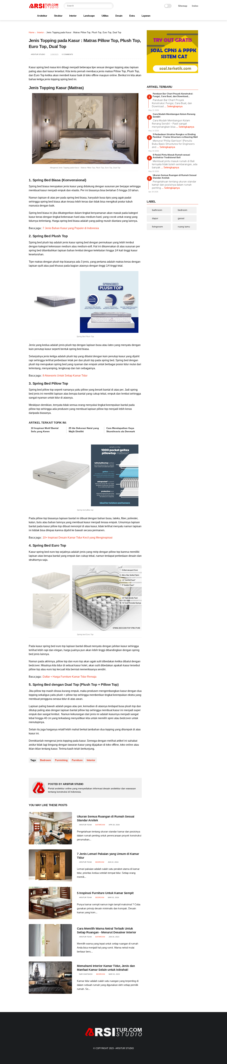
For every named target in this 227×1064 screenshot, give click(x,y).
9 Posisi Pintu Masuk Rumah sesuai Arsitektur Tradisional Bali (171, 156)
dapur (155, 218)
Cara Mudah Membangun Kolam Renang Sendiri (174, 115)
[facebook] (170, 16)
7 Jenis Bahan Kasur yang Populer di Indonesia (71, 228)
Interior (72, 15)
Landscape (89, 15)
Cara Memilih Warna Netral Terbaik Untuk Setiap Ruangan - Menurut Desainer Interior (106, 930)
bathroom (100, 825)
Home (31, 32)
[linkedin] (58, 770)
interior (40, 32)
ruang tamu (184, 226)
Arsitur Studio (124, 1048)
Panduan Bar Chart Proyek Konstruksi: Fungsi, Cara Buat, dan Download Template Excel (173, 95)
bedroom (45, 760)
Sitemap (182, 5)
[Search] (110, 5)
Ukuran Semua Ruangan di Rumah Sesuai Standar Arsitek (105, 818)
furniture (77, 760)
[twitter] (175, 16)
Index (195, 5)
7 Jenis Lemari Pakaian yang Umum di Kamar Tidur (108, 855)
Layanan (146, 15)
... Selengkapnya (173, 106)
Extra (132, 15)
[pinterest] (186, 16)
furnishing (61, 760)
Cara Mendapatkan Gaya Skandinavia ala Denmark (120, 430)
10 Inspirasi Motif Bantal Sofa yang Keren (44, 430)
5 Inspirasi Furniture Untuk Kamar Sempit (105, 893)
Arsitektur (42, 15)
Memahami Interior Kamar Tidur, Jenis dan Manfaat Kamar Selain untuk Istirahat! (106, 967)
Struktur (58, 15)
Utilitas (105, 15)
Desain (118, 15)
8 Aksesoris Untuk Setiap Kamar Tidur (65, 375)
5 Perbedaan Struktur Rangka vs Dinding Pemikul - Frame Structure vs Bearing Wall (175, 135)
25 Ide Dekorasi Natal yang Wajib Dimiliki (84, 430)
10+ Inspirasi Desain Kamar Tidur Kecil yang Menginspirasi (78, 537)
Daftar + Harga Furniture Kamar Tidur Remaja (69, 676)
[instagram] (191, 16)
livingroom (157, 226)
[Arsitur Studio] (44, 7)
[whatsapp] (180, 16)
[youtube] (196, 16)
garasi (181, 218)
